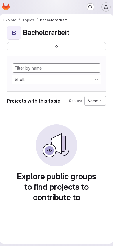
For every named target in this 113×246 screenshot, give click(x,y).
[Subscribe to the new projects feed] (56, 46)
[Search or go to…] (90, 6)
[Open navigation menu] (16, 7)
